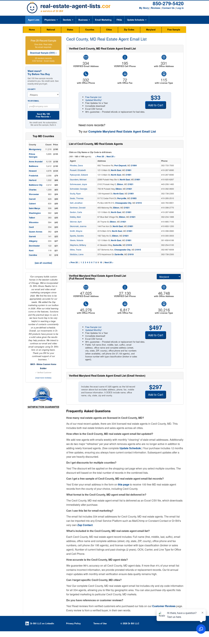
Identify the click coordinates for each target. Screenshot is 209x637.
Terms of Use (100, 623)
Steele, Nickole (76, 240)
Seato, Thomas (76, 198)
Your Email (33, 101)
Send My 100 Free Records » (43, 115)
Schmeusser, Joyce (78, 184)
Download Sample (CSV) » (43, 52)
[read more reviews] (43, 377)
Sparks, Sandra (77, 235)
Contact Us (168, 7)
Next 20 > (108, 262)
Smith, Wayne (76, 230)
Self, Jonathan (76, 202)
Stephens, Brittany (78, 245)
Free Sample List (93, 97)
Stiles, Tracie (75, 249)
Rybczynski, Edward (79, 174)
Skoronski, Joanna (78, 226)
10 (101, 262)
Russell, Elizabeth (78, 170)
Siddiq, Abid (75, 216)
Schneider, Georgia (78, 188)
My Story (144, 7)
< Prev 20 (73, 262)
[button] (51, 20)
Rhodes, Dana (76, 165)
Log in (180, 7)
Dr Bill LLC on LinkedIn (42, 623)
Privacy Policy (73, 623)
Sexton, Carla (76, 212)
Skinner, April (76, 221)
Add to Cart (155, 105)
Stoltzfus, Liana (76, 254)
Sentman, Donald (77, 207)
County (32, 89)
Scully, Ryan (75, 193)
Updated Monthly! (93, 100)
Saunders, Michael (78, 179)
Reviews (155, 7)
